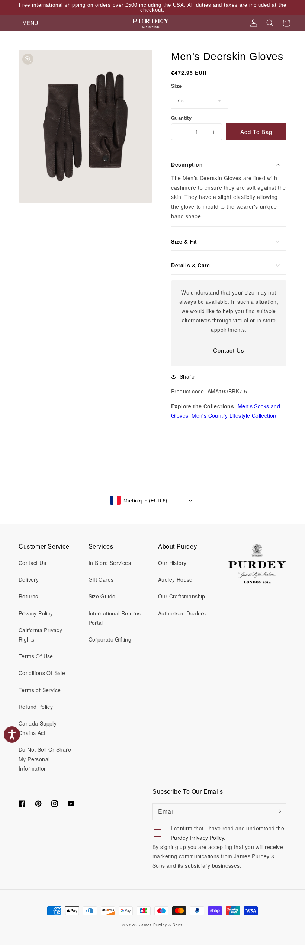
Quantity (181, 117)
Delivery (29, 579)
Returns (28, 596)
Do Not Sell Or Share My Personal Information (45, 759)
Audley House (175, 579)
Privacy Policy (36, 613)
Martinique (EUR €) (145, 500)
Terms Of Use (36, 656)
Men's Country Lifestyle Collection (234, 415)
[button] (270, 23)
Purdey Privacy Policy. (198, 837)
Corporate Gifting (110, 639)
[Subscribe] (278, 811)
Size (176, 85)
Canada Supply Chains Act (38, 728)
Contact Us (228, 350)
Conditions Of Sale (42, 672)
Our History (172, 562)
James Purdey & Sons (161, 925)
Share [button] (187, 376)
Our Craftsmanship (181, 596)
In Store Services (110, 562)
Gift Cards (101, 579)
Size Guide (102, 596)
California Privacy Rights (40, 634)
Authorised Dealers (182, 613)
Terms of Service (40, 690)
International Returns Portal (115, 618)
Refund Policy (36, 706)
